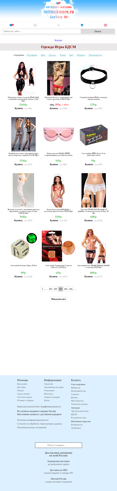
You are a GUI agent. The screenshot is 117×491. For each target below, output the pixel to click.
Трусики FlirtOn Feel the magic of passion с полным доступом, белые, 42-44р (93, 211)
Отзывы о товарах (25, 400)
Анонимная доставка (53, 387)
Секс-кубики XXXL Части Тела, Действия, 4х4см (93, 154)
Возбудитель (77, 424)
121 (50, 289)
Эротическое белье (80, 411)
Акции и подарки (52, 397)
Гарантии (48, 384)
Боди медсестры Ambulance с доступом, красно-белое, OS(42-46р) (58, 210)
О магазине (49, 390)
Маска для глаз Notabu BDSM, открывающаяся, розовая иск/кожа (58, 154)
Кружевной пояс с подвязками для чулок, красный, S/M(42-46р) (58, 98)
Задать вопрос (23, 393)
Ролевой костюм (78, 417)
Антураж (75, 407)
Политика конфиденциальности (32, 420)
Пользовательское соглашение (32, 427)
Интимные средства (81, 421)
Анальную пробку (79, 404)
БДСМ (74, 414)
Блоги (47, 400)
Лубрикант (76, 428)
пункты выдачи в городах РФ (58, 471)
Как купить (22, 384)
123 (60, 289)
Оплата (20, 390)
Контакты (48, 393)
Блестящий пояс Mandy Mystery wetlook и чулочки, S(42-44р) (94, 266)
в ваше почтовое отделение (58, 480)
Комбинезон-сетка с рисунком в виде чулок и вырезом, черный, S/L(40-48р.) (23, 154)
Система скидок (24, 397)
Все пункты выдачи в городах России (36, 411)
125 (70, 289)
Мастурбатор (77, 400)
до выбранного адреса (59, 463)
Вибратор (75, 387)
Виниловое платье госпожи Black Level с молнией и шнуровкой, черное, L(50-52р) (23, 99)
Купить (19, 108)
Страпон (75, 394)
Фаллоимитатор (78, 391)
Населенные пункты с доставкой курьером (39, 414)
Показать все (58, 299)
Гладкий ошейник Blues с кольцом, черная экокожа (93, 98)
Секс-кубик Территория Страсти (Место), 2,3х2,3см (58, 266)
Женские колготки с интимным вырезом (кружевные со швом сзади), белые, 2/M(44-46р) (23, 211)
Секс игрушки (78, 384)
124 (65, 289)
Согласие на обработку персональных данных (39, 424)
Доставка (21, 387)
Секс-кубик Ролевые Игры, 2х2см (23, 266)
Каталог (58, 40)
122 (55, 289)
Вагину (74, 397)
